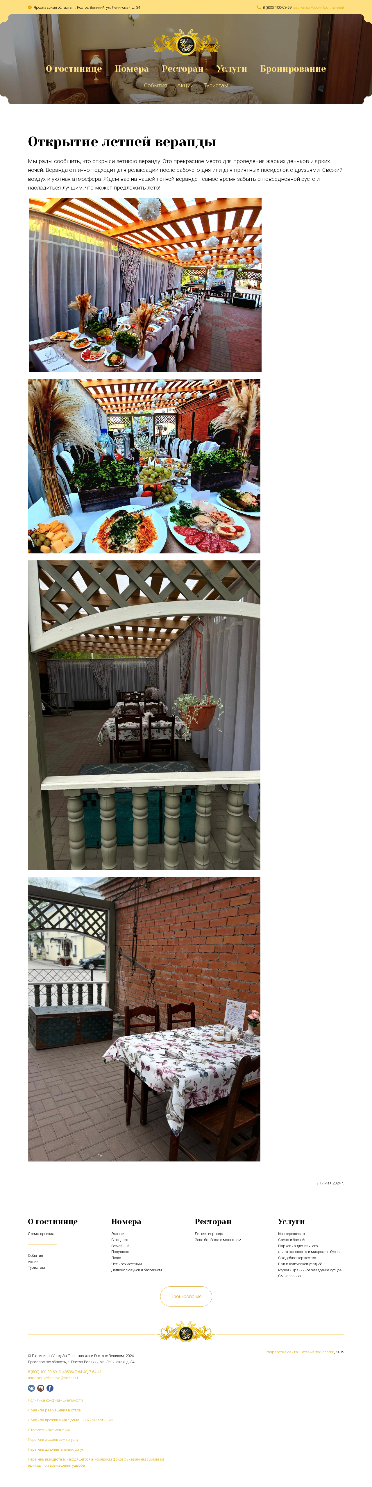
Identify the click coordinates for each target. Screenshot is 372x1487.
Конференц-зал (291, 1234)
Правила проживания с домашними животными (70, 1420)
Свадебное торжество (297, 1258)
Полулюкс (120, 1252)
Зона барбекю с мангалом (218, 1240)
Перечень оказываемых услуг (54, 1439)
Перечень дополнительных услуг (56, 1449)
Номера (132, 69)
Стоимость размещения (49, 1430)
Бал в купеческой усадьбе (300, 1264)
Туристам (216, 85)
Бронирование (293, 69)
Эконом (117, 1234)
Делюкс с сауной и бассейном (136, 1270)
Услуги (232, 69)
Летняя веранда (209, 1234)
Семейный (120, 1246)
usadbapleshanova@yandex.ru (54, 1378)
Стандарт (120, 1240)
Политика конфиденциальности (55, 1400)
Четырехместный (126, 1264)
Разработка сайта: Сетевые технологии (299, 1352)
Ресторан (183, 69)
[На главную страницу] (186, 54)
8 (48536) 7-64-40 (72, 1372)
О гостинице (74, 69)
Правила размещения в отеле (54, 1410)
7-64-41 (95, 1372)
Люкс (116, 1258)
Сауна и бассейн (292, 1240)
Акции (185, 85)
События (155, 85)
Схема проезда (41, 1234)
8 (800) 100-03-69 (277, 7)
